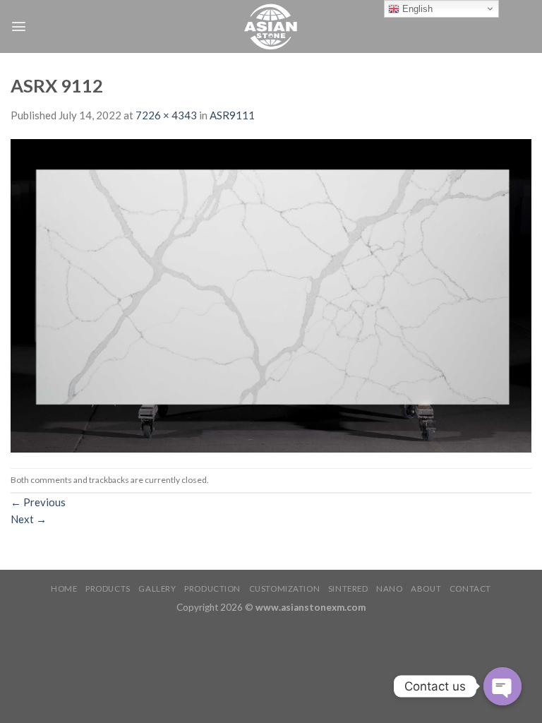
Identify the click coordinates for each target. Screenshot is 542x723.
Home (64, 588)
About (426, 588)
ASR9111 (232, 115)
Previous (38, 502)
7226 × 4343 (166, 115)
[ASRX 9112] (271, 294)
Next (29, 519)
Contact (470, 588)
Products (108, 588)
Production (212, 588)
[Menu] (19, 26)
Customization (284, 588)
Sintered (348, 588)
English (416, 9)
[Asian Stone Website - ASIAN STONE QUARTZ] (271, 26)
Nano (389, 588)
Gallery (157, 588)
